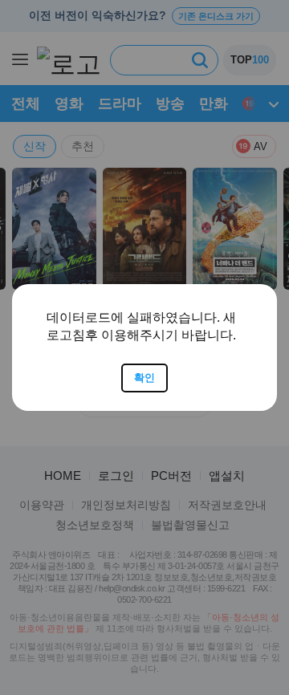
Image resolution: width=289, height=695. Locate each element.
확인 (144, 378)
